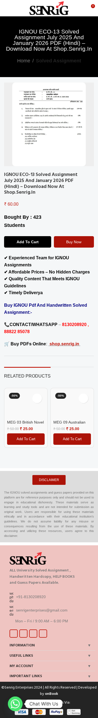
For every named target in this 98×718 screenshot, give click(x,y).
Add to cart (28, 242)
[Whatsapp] (15, 703)
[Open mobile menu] (6, 8)
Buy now (73, 242)
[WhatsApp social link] (43, 633)
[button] (26, 439)
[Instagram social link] (33, 633)
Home (23, 60)
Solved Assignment (58, 60)
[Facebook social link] (14, 633)
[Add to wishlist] (93, 174)
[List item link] (51, 597)
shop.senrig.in (65, 344)
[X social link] (23, 633)
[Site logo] (49, 7)
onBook (51, 693)
